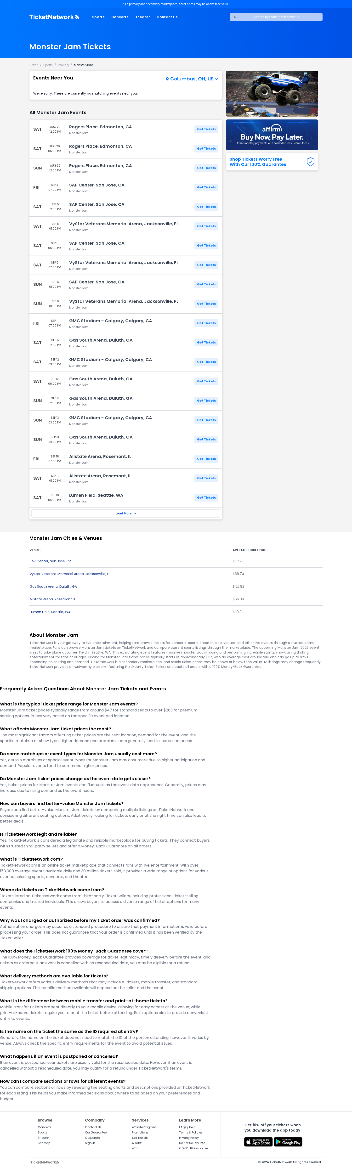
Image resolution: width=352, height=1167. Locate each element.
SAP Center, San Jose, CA (50, 561)
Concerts (120, 17)
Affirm (136, 1148)
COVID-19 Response (193, 1148)
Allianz (137, 1143)
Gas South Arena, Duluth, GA (53, 586)
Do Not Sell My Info (192, 1143)
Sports (98, 17)
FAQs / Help (187, 1127)
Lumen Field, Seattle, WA (50, 611)
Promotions (140, 1132)
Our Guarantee (96, 1132)
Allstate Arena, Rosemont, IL (53, 599)
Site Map (44, 1143)
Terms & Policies (191, 1132)
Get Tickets (206, 129)
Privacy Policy (189, 1138)
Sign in (90, 1143)
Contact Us (167, 17)
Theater (142, 17)
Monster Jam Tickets (70, 46)
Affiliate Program (144, 1127)
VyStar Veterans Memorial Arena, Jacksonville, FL (70, 573)
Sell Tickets (140, 1138)
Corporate (92, 1138)
